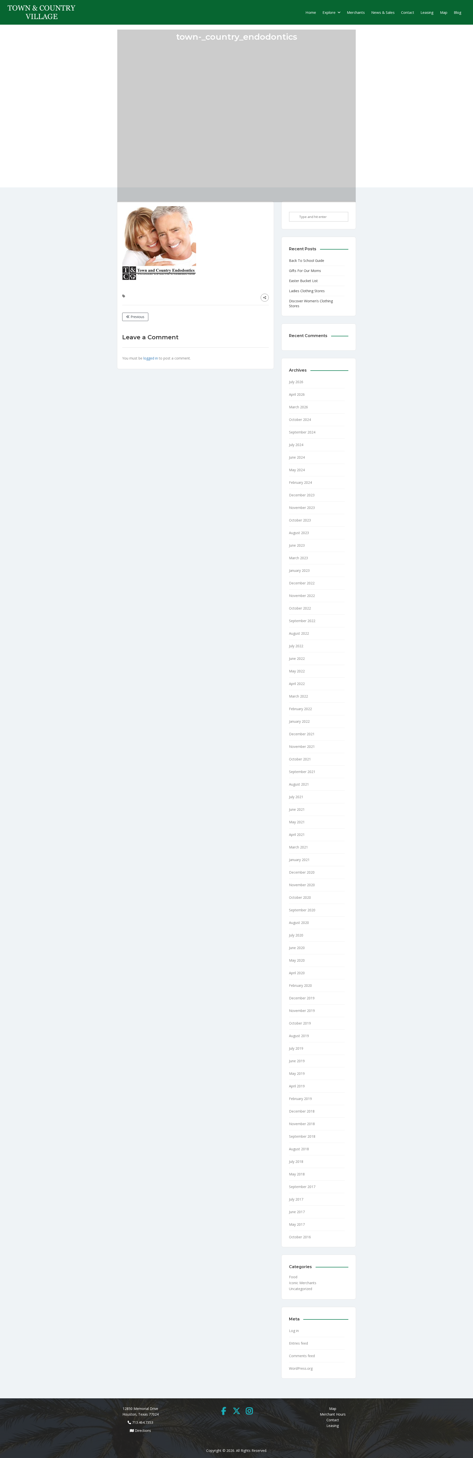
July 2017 (296, 1199)
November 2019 (302, 1010)
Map (443, 12)
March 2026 (298, 407)
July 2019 (296, 1048)
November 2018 (302, 1123)
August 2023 (299, 532)
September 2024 (302, 432)
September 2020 (302, 910)
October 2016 (300, 1237)
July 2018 (296, 1161)
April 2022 (297, 683)
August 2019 (299, 1035)
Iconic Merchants (302, 1282)
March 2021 (298, 847)
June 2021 (297, 809)
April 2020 (297, 973)
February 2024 (300, 482)
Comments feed (302, 1355)
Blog (457, 12)
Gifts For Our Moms (305, 270)
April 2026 (297, 394)
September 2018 (302, 1136)
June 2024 (297, 457)
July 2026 (296, 381)
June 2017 (297, 1211)
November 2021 (302, 746)
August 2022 (299, 633)
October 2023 (300, 520)
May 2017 (297, 1224)
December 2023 (302, 495)
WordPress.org (301, 1368)
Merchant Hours (333, 1414)
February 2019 (300, 1098)
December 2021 (302, 734)
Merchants (356, 12)
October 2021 (300, 759)
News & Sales (383, 12)
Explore (329, 12)
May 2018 (297, 1174)
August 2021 (299, 784)
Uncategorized (300, 1288)
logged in (150, 358)
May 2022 (297, 671)
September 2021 (302, 771)
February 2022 (300, 708)
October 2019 (300, 1023)
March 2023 (298, 558)
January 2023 (299, 570)
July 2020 (296, 935)
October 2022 (300, 608)
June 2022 (297, 658)
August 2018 (299, 1149)
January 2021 (299, 859)
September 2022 (302, 620)
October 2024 (300, 419)
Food (293, 1277)
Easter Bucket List (303, 280)
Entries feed (298, 1343)
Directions (143, 1430)
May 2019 (297, 1073)
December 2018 (302, 1111)
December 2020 (302, 872)
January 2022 (299, 721)
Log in (294, 1330)
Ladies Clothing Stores (307, 290)
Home (310, 12)
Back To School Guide (306, 260)
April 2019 (297, 1086)
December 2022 (302, 583)
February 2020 (300, 985)
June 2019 (297, 1061)
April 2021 (297, 834)
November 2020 (302, 884)
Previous (137, 316)
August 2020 (299, 922)
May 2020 (297, 960)
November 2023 (302, 507)
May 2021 (297, 822)
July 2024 (296, 444)
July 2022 (296, 646)
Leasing (427, 12)
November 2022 (302, 595)
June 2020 (297, 947)
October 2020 (300, 897)
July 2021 (296, 796)
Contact (407, 12)
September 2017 (302, 1186)
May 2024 (297, 470)
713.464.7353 (142, 1422)
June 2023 (297, 545)
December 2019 (302, 998)
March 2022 (298, 696)
